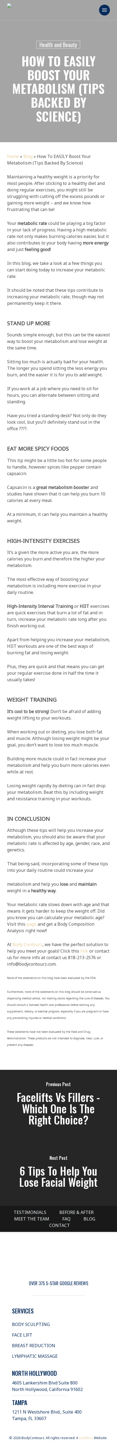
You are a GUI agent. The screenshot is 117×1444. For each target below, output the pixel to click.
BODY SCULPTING (31, 1324)
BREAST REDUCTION (33, 1346)
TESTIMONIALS (30, 1212)
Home (13, 156)
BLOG (89, 1219)
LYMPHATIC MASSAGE (35, 1356)
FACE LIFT (22, 1335)
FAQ (66, 1219)
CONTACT (59, 1225)
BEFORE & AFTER (76, 1212)
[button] (104, 10)
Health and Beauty (58, 45)
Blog (28, 156)
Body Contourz (27, 944)
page (30, 924)
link (83, 951)
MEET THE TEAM (31, 1219)
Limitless (86, 1438)
